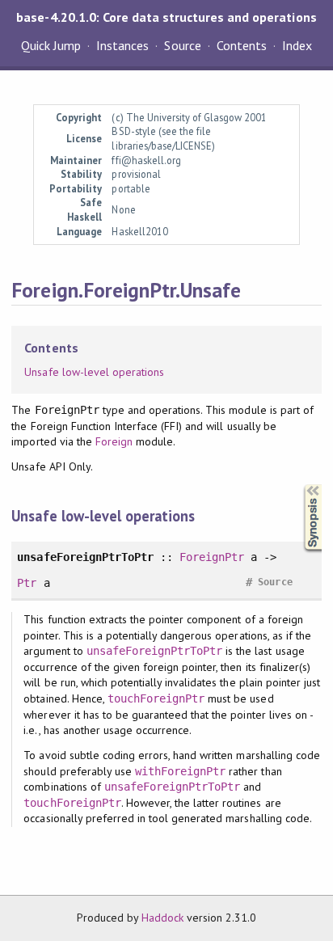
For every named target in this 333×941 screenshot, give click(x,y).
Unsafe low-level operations (94, 372)
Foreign (114, 441)
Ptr (26, 582)
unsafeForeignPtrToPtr (154, 650)
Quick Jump (51, 45)
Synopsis (299, 484)
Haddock (162, 917)
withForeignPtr (180, 771)
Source (182, 45)
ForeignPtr (211, 557)
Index (297, 45)
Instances (122, 45)
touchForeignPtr (155, 698)
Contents (242, 45)
